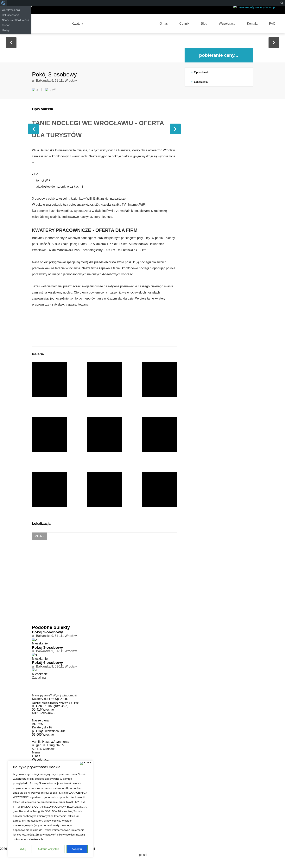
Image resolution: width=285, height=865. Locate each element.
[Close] (85, 763)
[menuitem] (142, 855)
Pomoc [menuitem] (6, 25)
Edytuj (22, 848)
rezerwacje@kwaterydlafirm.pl (256, 7)
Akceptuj (77, 848)
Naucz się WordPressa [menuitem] (15, 20)
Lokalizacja (201, 81)
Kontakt (252, 23)
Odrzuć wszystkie (49, 848)
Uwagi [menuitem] (6, 30)
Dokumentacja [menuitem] (10, 14)
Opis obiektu (201, 72)
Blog (204, 23)
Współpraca (227, 23)
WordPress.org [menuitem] (11, 9)
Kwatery (77, 23)
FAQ (272, 23)
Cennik (184, 23)
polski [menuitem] (143, 854)
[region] (50, 809)
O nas (164, 23)
